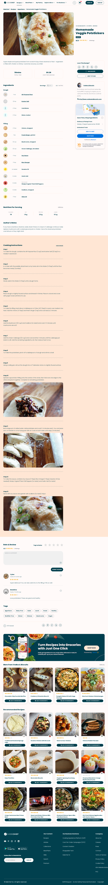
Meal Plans (47, 851)
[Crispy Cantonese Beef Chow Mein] (15, 805)
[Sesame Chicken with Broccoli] (41, 730)
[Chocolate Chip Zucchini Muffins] (15, 686)
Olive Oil (24, 197)
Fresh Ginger (26, 135)
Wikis (45, 855)
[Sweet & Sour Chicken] (67, 730)
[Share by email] (97, 67)
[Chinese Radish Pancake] (93, 730)
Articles (46, 842)
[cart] (80, 2)
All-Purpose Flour (27, 94)
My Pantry (39, 2)
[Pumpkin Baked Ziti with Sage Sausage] (67, 686)
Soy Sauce (25, 155)
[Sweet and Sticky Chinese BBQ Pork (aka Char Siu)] (41, 805)
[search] (74, 2)
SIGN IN (100, 3)
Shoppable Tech (68, 851)
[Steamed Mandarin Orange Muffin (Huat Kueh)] (93, 767)
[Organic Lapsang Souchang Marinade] (67, 767)
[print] (79, 67)
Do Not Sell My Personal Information (84, 882)
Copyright (100, 882)
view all (102, 664)
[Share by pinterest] (84, 67)
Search (46, 859)
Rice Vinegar (26, 162)
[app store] (22, 848)
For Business (61, 2)
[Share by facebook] (88, 67)
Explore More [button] (49, 2)
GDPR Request (67, 882)
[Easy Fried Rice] (15, 767)
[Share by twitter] (92, 67)
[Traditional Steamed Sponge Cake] (15, 730)
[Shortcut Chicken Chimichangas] (93, 686)
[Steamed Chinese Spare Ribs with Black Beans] (67, 805)
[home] (9, 2)
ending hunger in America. (91, 145)
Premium (46, 863)
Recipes (46, 838)
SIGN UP (89, 3)
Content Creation (68, 846)
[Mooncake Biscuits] (41, 767)
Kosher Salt (25, 101)
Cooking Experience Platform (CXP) (74, 838)
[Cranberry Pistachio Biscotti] (41, 686)
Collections (47, 846)
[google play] (9, 848)
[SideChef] (11, 835)
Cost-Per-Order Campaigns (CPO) (74, 842)
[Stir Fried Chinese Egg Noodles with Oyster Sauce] (93, 805)
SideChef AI (66, 855)
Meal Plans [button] (28, 2)
